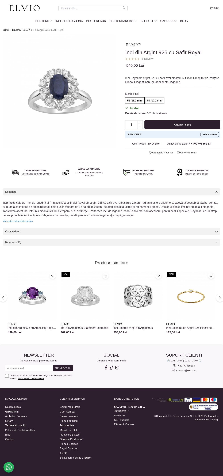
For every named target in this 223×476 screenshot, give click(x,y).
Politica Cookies (69, 443)
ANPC (63, 453)
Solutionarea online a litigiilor (75, 457)
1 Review (147, 58)
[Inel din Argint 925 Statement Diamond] (85, 296)
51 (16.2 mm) (135, 100)
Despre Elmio (13, 406)
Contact (9, 439)
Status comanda (69, 416)
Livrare (9, 420)
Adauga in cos (182, 124)
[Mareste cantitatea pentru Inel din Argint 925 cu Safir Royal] (140, 122)
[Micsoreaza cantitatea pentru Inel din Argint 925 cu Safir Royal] (140, 126)
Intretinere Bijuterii (70, 434)
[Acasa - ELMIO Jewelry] (26, 8)
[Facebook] (106, 368)
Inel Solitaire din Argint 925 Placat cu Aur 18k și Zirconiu (189, 328)
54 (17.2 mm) (155, 100)
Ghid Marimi (12, 411)
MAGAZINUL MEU (16, 398)
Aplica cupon (209, 134)
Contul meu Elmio (70, 406)
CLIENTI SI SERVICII (72, 398)
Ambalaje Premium (16, 416)
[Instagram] (117, 368)
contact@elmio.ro (186, 370)
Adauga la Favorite (162, 152)
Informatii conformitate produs (18, 221)
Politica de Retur (69, 420)
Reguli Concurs (68, 448)
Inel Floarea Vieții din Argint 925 (133, 327)
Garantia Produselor (71, 439)
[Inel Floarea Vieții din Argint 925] (138, 296)
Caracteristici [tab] (12, 231)
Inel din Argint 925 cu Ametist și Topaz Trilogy (31, 328)
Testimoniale (67, 425)
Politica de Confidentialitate (31, 378)
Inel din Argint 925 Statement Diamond (84, 327)
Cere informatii (188, 152)
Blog (184, 21)
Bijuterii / (7, 30)
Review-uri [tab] (13, 242)
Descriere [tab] (10, 191)
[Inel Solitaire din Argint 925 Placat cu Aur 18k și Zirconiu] (191, 296)
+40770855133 (186, 365)
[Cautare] (124, 8)
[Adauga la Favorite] (53, 276)
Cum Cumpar (67, 411)
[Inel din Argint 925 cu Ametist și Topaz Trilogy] (32, 296)
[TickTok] (111, 368)
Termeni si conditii (15, 425)
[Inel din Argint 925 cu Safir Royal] (60, 91)
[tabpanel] (60, 91)
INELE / (26, 30)
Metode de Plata (69, 430)
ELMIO (12, 324)
